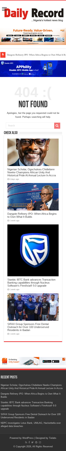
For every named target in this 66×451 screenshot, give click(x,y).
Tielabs (52, 438)
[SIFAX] (33, 36)
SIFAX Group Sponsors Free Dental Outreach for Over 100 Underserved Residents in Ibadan (28, 327)
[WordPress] (36, 442)
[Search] (57, 126)
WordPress (28, 438)
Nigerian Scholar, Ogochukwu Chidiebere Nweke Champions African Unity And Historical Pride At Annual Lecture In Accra (31, 172)
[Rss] (26, 442)
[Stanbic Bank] (33, 68)
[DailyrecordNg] (33, 13)
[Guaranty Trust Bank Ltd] (33, 361)
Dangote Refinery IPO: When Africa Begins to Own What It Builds (32, 215)
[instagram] (40, 442)
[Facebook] (29, 442)
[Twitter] (32, 442)
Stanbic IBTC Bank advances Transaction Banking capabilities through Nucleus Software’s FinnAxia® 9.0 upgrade (31, 282)
